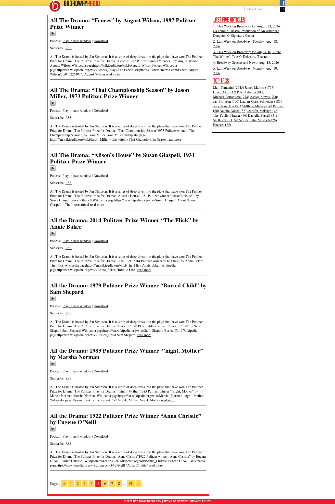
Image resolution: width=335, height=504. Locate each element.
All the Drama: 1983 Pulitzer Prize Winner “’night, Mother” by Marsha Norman (126, 353)
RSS (68, 48)
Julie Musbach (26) (263, 120)
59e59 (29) (241, 120)
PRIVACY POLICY (200, 501)
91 (131, 483)
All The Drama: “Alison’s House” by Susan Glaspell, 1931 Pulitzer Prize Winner (122, 157)
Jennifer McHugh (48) (262, 110)
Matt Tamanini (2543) (228, 87)
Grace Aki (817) (224, 92)
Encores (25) (222, 124)
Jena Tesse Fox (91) (227, 106)
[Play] (53, 35)
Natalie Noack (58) (233, 110)
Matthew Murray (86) (257, 106)
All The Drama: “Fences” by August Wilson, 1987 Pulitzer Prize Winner (123, 23)
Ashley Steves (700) (264, 96)
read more (113, 74)
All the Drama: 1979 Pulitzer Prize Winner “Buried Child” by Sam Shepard (128, 288)
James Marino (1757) (259, 87)
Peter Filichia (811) (250, 92)
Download (101, 40)
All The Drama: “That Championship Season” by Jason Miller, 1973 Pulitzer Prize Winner (119, 92)
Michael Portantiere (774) (231, 96)
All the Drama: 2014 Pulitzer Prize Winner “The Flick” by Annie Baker (124, 223)
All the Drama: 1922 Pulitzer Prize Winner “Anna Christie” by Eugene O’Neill (125, 418)
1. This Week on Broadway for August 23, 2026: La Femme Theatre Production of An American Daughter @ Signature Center (247, 31)
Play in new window (77, 40)
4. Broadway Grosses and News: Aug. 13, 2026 (246, 62)
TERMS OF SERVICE (176, 501)
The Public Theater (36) (230, 115)
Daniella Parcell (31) (262, 115)
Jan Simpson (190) (226, 101)
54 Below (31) (223, 120)
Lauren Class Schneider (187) (261, 101)
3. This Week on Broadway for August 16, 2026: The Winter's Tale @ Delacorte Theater (247, 54)
